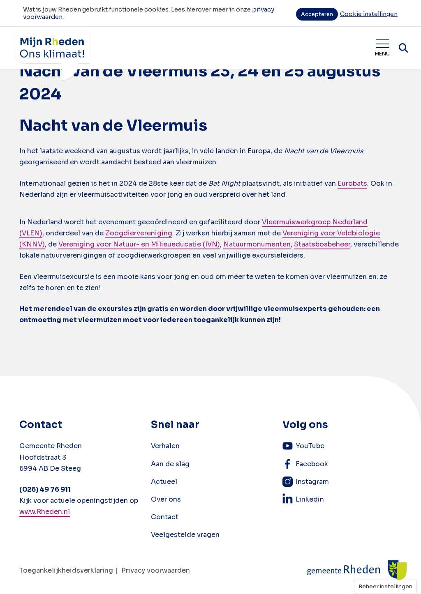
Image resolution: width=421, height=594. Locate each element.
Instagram (312, 481)
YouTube (310, 446)
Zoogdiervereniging (138, 233)
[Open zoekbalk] (403, 48)
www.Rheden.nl (44, 511)
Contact (164, 517)
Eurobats (352, 183)
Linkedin (310, 499)
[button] (385, 587)
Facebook (312, 464)
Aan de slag (170, 464)
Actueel (164, 481)
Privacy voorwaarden (155, 570)
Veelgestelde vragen (185, 534)
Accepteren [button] (317, 14)
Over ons (166, 499)
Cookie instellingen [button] (369, 14)
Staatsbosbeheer (322, 244)
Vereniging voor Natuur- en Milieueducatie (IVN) (139, 244)
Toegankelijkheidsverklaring (66, 570)
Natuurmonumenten (257, 244)
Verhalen (165, 446)
